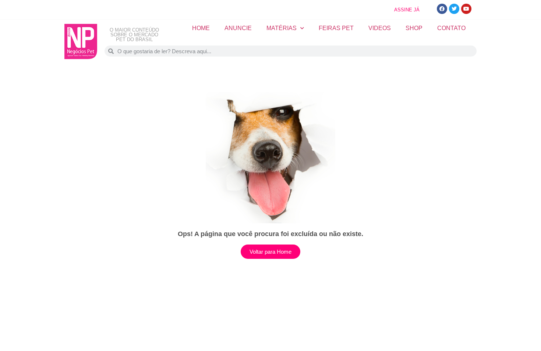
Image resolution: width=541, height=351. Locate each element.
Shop (414, 28)
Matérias (281, 28)
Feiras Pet (336, 28)
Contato (451, 28)
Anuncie (238, 28)
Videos (379, 28)
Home (201, 28)
